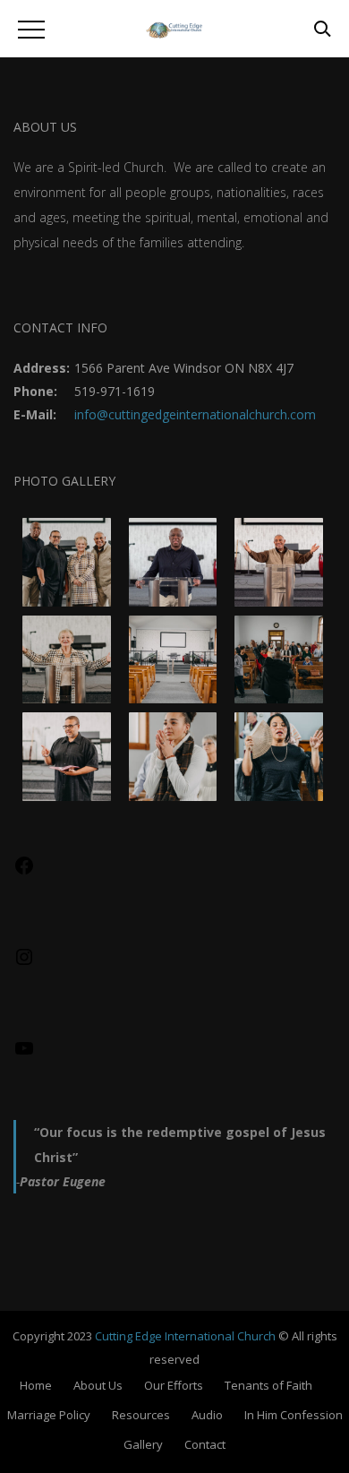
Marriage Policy (48, 1415)
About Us (98, 1385)
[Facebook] (24, 871)
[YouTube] (24, 1054)
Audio (207, 1415)
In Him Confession (293, 1415)
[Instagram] (24, 962)
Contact (205, 1444)
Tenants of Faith (268, 1385)
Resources (141, 1415)
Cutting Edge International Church (185, 1336)
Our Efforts (173, 1385)
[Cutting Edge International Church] (174, 30)
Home (36, 1385)
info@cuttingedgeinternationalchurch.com (195, 414)
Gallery (143, 1444)
